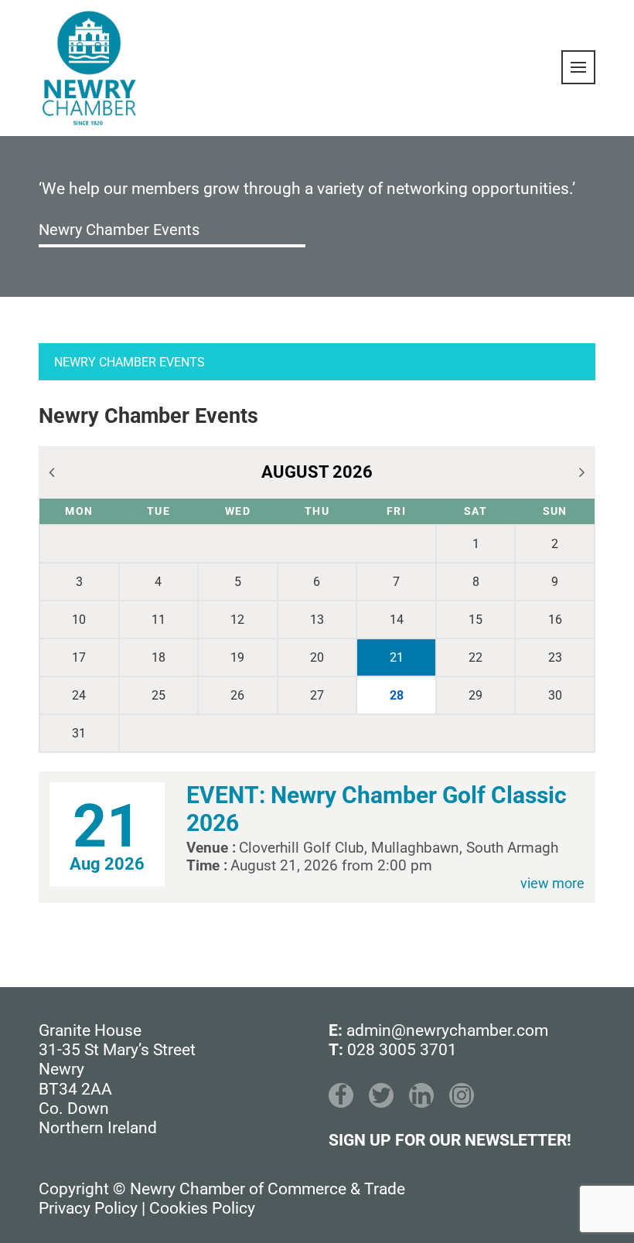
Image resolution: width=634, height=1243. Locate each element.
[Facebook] (341, 1095)
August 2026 (317, 472)
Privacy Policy (88, 1208)
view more (552, 883)
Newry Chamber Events (119, 229)
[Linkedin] (421, 1095)
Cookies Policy (202, 1208)
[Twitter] (381, 1095)
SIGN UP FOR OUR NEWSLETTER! (450, 1140)
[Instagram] (461, 1095)
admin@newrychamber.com (447, 1030)
